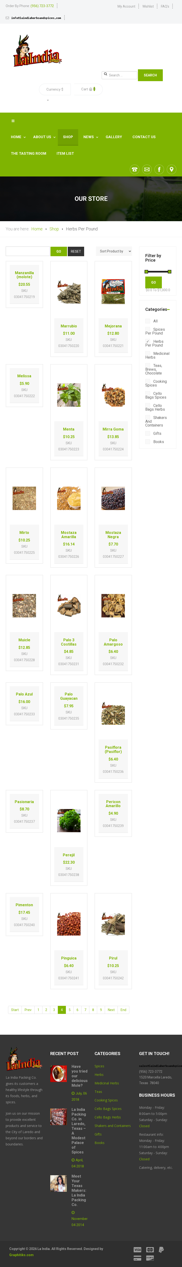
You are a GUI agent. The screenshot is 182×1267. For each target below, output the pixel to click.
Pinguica (69, 958)
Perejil (69, 855)
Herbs (99, 1074)
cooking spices (156, 383)
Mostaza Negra (113, 534)
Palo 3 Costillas (69, 642)
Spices (99, 1066)
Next (111, 1010)
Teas (98, 1091)
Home (16, 137)
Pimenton (24, 905)
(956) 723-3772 (150, 1071)
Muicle (24, 640)
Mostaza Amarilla (69, 534)
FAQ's (165, 6)
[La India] (37, 50)
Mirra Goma (113, 429)
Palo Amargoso (113, 642)
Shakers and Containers (156, 421)
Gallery (114, 137)
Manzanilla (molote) (24, 275)
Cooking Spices (106, 1100)
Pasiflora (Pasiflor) (113, 749)
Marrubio (69, 326)
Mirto (24, 532)
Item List (65, 153)
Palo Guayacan (68, 696)
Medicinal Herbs (157, 355)
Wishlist (148, 6)
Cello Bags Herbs (108, 1117)
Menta (68, 429)
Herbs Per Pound (154, 343)
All (155, 321)
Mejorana (113, 326)
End (123, 1010)
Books (158, 442)
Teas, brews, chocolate (153, 369)
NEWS (89, 137)
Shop (68, 137)
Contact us (144, 137)
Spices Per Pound (155, 331)
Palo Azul (24, 694)
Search (150, 75)
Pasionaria (24, 802)
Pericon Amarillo (113, 804)
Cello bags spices (155, 395)
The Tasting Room (28, 153)
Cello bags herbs (155, 407)
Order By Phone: (30, 6)
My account (126, 6)
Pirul (113, 958)
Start (15, 1010)
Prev (28, 1010)
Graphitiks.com (21, 1255)
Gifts (156, 433)
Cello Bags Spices (108, 1108)
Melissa (24, 376)
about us (42, 137)
